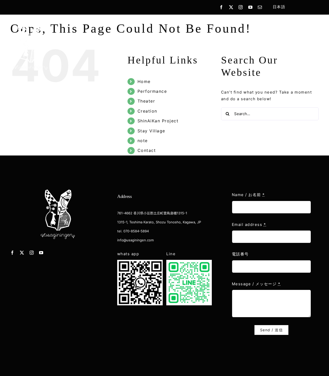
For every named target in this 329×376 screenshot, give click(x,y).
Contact (147, 150)
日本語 (279, 7)
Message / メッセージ (256, 283)
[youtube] (250, 7)
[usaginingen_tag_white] (30, 21)
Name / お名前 (248, 194)
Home (144, 81)
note (143, 140)
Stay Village (151, 130)
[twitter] (231, 7)
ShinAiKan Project (158, 120)
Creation (147, 111)
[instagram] (241, 7)
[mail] (260, 7)
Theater (146, 101)
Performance (152, 91)
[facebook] (221, 7)
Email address (249, 224)
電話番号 (240, 254)
